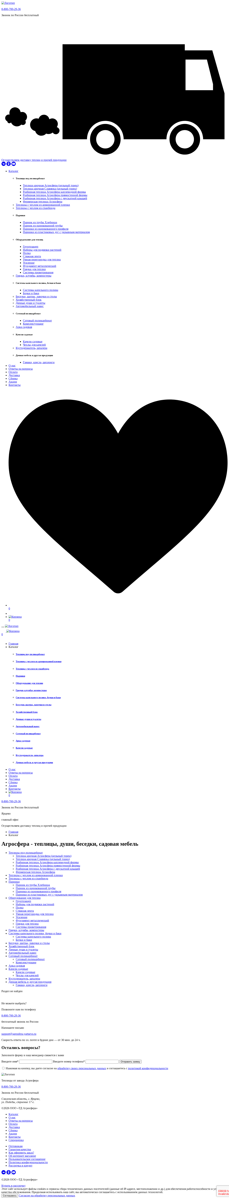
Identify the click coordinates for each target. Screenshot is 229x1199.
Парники (20, 676)
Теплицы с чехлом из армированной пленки (43, 204)
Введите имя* (10, 1061)
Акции (13, 381)
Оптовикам (16, 1146)
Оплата (13, 372)
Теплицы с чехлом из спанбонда (35, 208)
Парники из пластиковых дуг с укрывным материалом (56, 232)
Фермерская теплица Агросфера (42, 201)
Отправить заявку (130, 1061)
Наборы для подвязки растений (42, 249)
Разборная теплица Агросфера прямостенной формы (55, 195)
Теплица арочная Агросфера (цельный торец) (51, 185)
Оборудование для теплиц (29, 683)
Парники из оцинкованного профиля (45, 228)
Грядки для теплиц (34, 269)
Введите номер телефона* (69, 1061)
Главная (13, 643)
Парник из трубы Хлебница (40, 222)
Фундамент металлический (39, 266)
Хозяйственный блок (29, 299)
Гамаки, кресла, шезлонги (39, 362)
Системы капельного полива (40, 290)
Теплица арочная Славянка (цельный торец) (50, 188)
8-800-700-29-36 (11, 9)
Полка (27, 253)
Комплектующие (33, 323)
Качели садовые (32, 341)
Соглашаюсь (10, 1195)
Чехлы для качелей (34, 344)
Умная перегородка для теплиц (42, 259)
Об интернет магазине (22, 1155)
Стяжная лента (32, 256)
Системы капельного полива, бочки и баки (38, 697)
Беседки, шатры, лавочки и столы (36, 296)
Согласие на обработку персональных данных (47, 1195)
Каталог (13, 171)
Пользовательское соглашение (27, 1159)
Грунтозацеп (30, 246)
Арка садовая (24, 327)
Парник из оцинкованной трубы (43, 225)
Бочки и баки (31, 293)
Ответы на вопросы (21, 368)
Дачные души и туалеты (30, 302)
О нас (12, 365)
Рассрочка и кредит (20, 1165)
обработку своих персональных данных (81, 1068)
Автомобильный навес (30, 306)
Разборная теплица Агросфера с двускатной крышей (55, 198)
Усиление (29, 262)
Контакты (15, 384)
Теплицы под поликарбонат (30, 654)
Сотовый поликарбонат (37, 320)
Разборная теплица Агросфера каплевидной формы (54, 191)
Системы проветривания (38, 272)
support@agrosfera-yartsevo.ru (18, 1033)
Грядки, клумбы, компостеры (33, 275)
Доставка (14, 375)
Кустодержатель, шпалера (31, 347)
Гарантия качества (20, 1149)
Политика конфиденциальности (28, 1162)
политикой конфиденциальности (148, 1068)
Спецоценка (16, 1140)
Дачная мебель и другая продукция (34, 762)
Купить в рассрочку (13, 1185)
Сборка (13, 378)
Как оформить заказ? (21, 1152)
